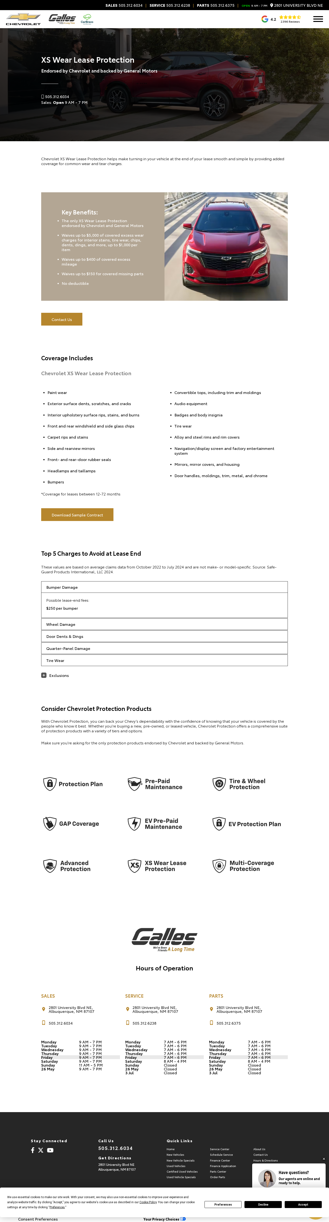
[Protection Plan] (77, 784)
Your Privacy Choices (162, 1219)
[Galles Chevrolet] (62, 19)
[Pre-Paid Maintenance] (162, 784)
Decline (263, 1204)
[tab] (164, 587)
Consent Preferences (38, 1219)
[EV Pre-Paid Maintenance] (162, 824)
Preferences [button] (57, 1207)
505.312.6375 (216, 5)
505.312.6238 (170, 5)
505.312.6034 (124, 5)
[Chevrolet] (23, 19)
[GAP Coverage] (77, 824)
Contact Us (62, 319)
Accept (303, 1204)
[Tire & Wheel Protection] (247, 784)
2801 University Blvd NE (298, 5)
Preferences (223, 1204)
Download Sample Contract (77, 514)
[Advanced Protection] (77, 866)
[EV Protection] (247, 824)
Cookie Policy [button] (148, 1202)
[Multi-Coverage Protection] (247, 866)
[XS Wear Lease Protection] (162, 866)
